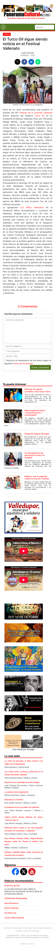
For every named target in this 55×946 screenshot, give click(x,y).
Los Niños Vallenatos (32, 207)
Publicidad (28, 928)
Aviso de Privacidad (23, 363)
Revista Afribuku (11, 908)
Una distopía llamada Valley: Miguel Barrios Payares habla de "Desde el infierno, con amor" (23, 841)
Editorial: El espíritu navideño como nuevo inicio (38, 390)
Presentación (17, 928)
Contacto (6, 928)
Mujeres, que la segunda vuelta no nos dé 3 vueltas (37, 477)
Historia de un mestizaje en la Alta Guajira (21, 782)
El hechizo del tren (12, 885)
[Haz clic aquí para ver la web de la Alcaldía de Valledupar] (23, 517)
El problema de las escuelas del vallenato (21, 807)
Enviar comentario (40, 367)
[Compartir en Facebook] (24, 62)
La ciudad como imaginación (16, 792)
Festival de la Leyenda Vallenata (36, 112)
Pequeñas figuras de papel (37, 433)
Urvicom (31, 943)
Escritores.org (10, 913)
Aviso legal (38, 928)
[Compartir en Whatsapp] (38, 62)
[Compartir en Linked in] (31, 62)
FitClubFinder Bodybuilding (15, 898)
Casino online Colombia (14, 918)
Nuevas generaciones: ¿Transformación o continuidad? (35, 412)
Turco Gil (40, 115)
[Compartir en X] (17, 62)
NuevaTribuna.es (11, 903)
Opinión (6, 34)
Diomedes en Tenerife (13, 799)
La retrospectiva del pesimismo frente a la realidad (35, 455)
